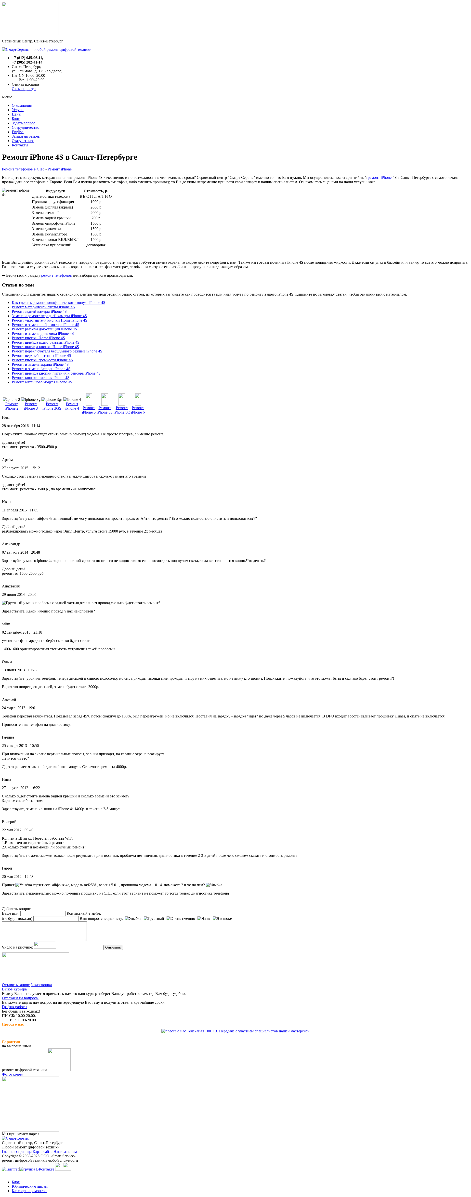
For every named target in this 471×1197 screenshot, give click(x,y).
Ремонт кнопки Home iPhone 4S (38, 338)
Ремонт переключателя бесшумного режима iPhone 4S (57, 351)
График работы (14, 1007)
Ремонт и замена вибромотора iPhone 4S (45, 325)
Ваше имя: (10, 913)
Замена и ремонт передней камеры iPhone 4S (49, 316)
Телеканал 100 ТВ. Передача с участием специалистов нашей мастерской (248, 1031)
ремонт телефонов (56, 275)
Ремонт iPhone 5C (122, 410)
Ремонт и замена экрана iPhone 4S (40, 364)
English (18, 132)
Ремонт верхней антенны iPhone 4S (41, 355)
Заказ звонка (41, 985)
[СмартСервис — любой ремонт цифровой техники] (47, 49)
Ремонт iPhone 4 (72, 406)
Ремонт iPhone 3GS (51, 406)
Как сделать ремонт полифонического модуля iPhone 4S (58, 302)
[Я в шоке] (222, 918)
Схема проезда (24, 89)
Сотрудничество (25, 127)
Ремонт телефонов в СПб (23, 169)
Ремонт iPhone (60, 169)
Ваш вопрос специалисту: (101, 918)
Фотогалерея (12, 1074)
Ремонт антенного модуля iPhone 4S (42, 382)
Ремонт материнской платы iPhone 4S (43, 307)
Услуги (18, 110)
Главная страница (17, 1151)
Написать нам (65, 1151)
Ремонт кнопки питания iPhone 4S (40, 378)
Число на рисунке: (17, 947)
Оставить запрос (16, 985)
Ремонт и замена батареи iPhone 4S (41, 369)
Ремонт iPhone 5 (89, 410)
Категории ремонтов (29, 1191)
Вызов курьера (14, 989)
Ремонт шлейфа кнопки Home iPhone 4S (45, 347)
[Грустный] (154, 918)
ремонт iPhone (380, 177)
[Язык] (203, 918)
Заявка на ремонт (26, 136)
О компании (22, 105)
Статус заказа (23, 141)
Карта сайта (42, 1151)
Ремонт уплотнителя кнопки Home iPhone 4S (49, 320)
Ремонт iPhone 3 (31, 406)
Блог (16, 119)
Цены (16, 114)
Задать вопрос (23, 123)
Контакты (20, 145)
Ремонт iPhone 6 (138, 410)
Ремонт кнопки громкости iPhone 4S (42, 360)
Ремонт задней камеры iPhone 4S (39, 311)
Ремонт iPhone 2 (11, 406)
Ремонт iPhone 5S (105, 410)
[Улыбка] (133, 918)
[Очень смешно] (181, 918)
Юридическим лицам (30, 1186)
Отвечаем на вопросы (20, 998)
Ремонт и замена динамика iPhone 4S (43, 333)
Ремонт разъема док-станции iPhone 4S (44, 329)
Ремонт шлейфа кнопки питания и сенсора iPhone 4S (56, 373)
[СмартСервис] (15, 1138)
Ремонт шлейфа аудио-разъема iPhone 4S (45, 342)
